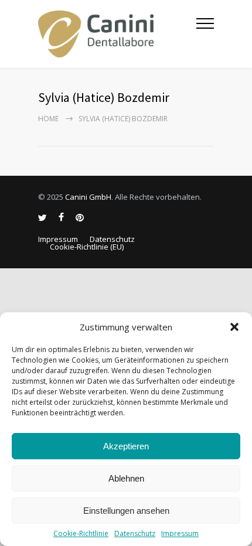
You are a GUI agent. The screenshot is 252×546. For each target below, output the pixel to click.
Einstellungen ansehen (126, 511)
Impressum (180, 533)
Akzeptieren (126, 446)
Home (48, 119)
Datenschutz (134, 533)
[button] (234, 327)
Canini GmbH (88, 197)
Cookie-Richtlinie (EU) (87, 246)
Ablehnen (126, 478)
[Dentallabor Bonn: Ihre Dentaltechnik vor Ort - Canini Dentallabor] (117, 34)
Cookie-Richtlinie (80, 533)
